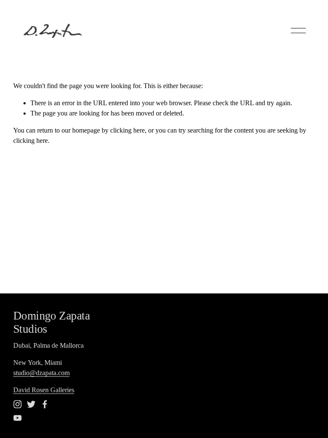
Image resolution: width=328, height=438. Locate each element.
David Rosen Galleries (43, 390)
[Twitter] (31, 404)
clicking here (127, 130)
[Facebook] (45, 404)
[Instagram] (17, 404)
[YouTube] (17, 418)
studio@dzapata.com (41, 372)
